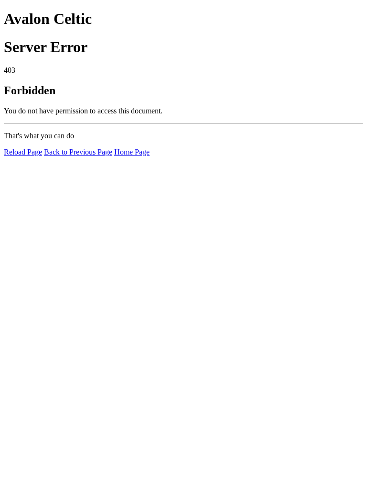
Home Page (132, 152)
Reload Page (23, 152)
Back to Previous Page (78, 152)
